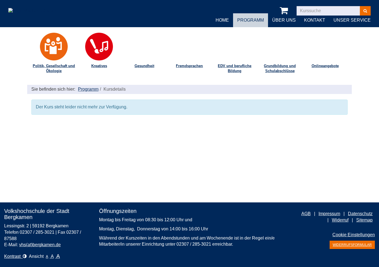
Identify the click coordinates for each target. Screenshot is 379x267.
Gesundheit (144, 66)
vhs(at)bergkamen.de (40, 244)
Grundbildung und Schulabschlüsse (280, 68)
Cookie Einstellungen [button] (353, 234)
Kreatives (99, 66)
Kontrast (13, 256)
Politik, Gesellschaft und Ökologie (54, 68)
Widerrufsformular (352, 245)
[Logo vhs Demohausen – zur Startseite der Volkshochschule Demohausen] (33, 6)
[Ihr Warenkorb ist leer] (285, 11)
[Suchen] (365, 11)
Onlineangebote (325, 66)
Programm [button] (250, 20)
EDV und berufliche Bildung (234, 68)
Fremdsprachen (189, 66)
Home (222, 20)
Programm (88, 89)
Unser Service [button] (352, 20)
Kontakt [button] (314, 20)
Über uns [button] (284, 20)
